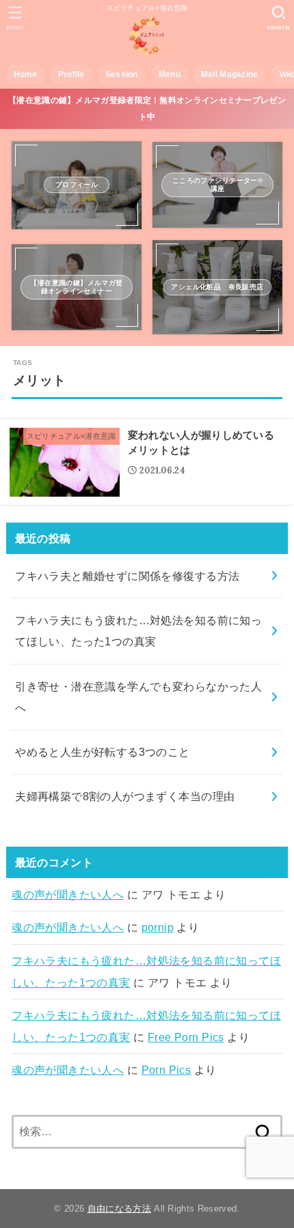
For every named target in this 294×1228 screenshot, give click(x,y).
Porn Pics (166, 1070)
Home (26, 74)
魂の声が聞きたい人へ (68, 894)
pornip (158, 927)
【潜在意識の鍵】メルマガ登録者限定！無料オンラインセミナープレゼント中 (147, 108)
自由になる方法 (119, 1208)
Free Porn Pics (186, 1037)
